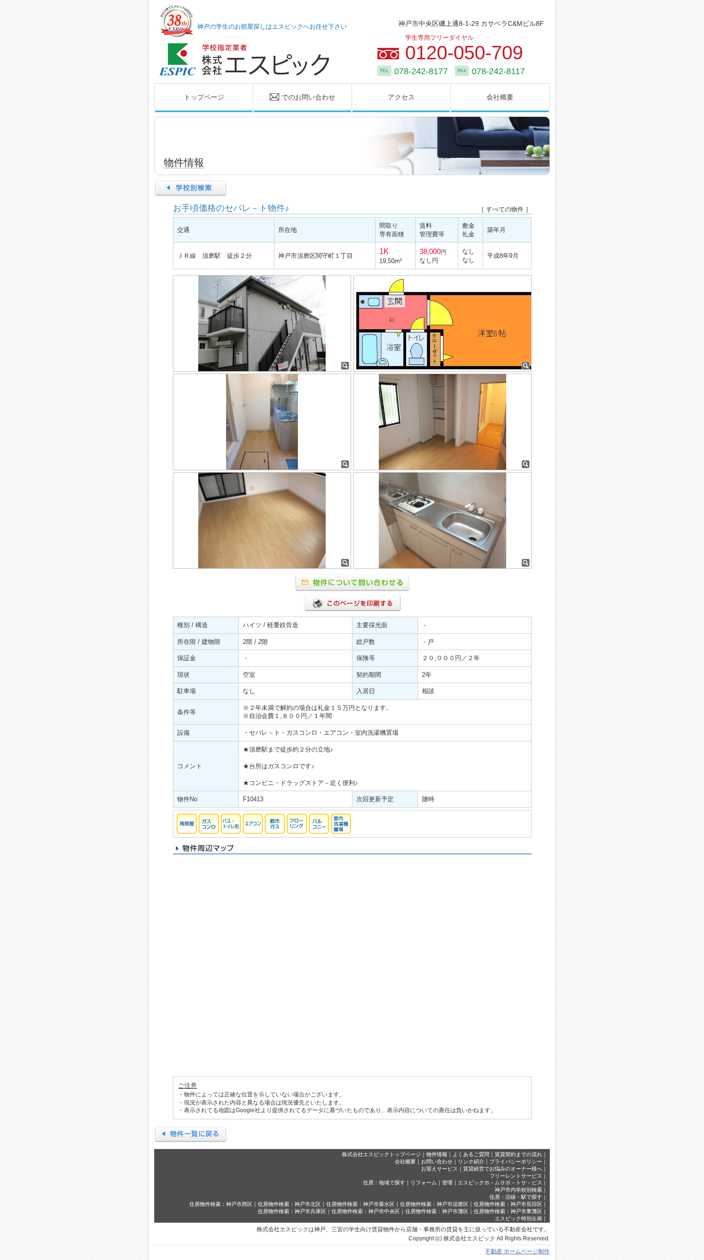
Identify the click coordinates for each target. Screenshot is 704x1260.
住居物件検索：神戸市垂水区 (360, 1204)
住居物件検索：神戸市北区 (289, 1204)
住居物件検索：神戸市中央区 (365, 1211)
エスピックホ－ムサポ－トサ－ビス (500, 1182)
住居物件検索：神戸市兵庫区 (292, 1211)
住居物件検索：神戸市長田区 (508, 1204)
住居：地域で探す (384, 1182)
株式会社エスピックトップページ (381, 1154)
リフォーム (423, 1182)
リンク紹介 (471, 1161)
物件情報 (436, 1154)
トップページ (204, 97)
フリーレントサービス (515, 1176)
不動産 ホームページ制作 (517, 1251)
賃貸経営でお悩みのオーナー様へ (502, 1169)
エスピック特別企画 (518, 1218)
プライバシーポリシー (515, 1161)
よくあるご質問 (471, 1154)
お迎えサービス (439, 1169)
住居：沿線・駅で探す (515, 1197)
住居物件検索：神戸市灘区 (436, 1211)
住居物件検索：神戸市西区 (220, 1204)
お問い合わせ (437, 1161)
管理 (447, 1182)
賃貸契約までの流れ (518, 1154)
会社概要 (500, 97)
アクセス (401, 97)
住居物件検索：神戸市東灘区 (508, 1211)
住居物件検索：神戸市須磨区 (434, 1204)
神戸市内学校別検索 (518, 1190)
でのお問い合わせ (294, 97)
